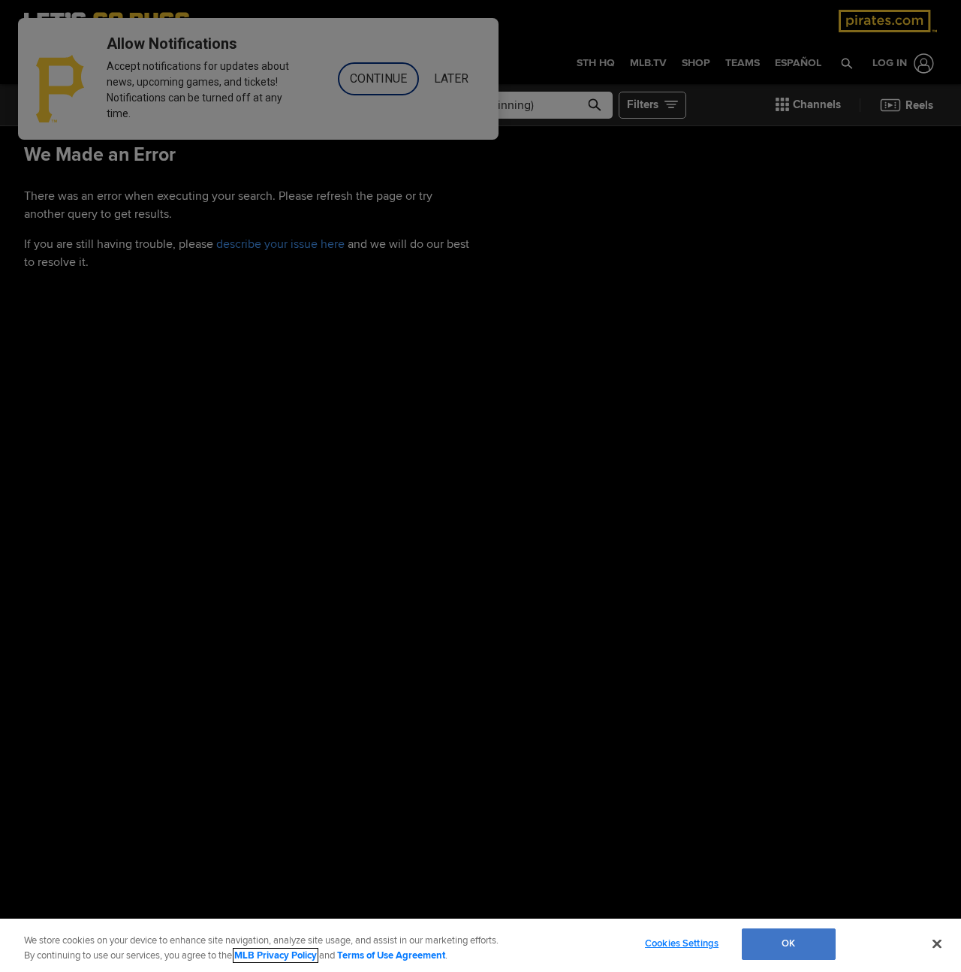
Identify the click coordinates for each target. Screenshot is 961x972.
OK (788, 943)
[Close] (936, 943)
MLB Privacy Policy (275, 955)
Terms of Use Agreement (391, 955)
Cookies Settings (681, 943)
